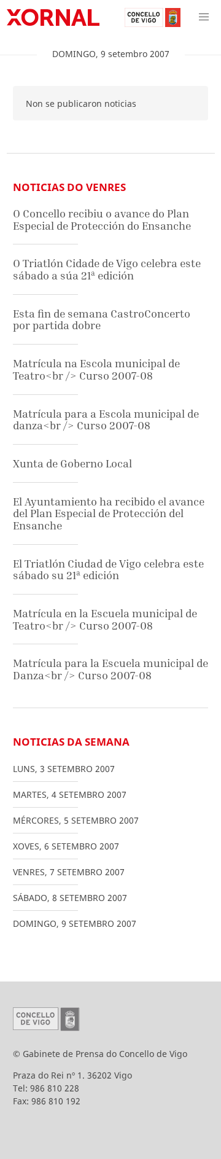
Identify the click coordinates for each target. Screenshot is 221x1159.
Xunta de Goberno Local (72, 463)
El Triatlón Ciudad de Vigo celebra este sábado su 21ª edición (108, 569)
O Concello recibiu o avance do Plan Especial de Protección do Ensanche (102, 219)
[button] (204, 17)
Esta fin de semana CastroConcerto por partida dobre (101, 319)
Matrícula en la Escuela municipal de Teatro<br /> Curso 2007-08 (105, 619)
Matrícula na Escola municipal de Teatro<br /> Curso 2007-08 (96, 369)
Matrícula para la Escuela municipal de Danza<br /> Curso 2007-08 (110, 669)
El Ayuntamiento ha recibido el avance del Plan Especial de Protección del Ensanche (108, 513)
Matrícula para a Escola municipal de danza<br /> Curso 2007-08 (106, 419)
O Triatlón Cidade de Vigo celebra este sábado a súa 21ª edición (107, 269)
